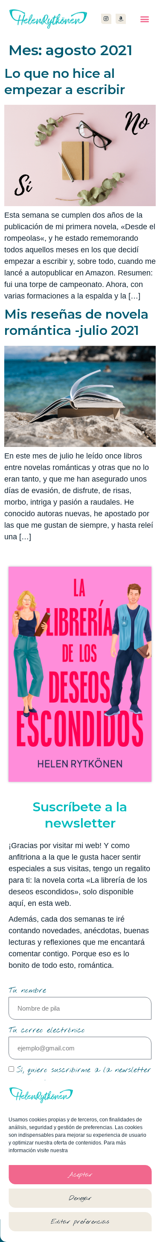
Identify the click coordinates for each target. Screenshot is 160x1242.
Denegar (80, 1198)
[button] (144, 19)
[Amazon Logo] (121, 19)
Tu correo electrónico (47, 1030)
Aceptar (80, 1175)
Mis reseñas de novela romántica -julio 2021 (76, 322)
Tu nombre (27, 990)
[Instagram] (106, 19)
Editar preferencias (80, 1222)
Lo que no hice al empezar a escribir (64, 81)
